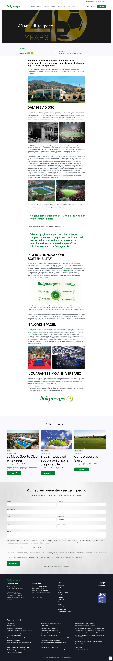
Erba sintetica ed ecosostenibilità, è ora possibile (54, 460)
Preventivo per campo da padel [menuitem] (49, 630)
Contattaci (102, 6)
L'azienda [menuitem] (60, 597)
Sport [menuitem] (59, 587)
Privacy (54, 657)
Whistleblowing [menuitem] (62, 609)
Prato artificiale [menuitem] (11, 625)
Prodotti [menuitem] (60, 594)
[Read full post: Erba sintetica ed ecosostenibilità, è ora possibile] (56, 439)
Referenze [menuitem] (61, 599)
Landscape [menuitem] (61, 585)
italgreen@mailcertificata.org (43, 592)
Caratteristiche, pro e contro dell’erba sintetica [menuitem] (19, 649)
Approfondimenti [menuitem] (62, 606)
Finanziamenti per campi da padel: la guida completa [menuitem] (55, 637)
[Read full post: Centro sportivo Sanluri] (90, 439)
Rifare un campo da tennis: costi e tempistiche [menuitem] (53, 649)
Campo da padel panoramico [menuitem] (49, 635)
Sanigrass (63, 275)
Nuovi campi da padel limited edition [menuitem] (51, 623)
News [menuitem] (59, 602)
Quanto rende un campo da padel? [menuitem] (50, 633)
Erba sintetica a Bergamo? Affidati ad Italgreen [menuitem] (53, 642)
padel (8, 451)
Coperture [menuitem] (60, 589)
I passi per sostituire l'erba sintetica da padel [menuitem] (19, 642)
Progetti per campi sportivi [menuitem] (14, 635)
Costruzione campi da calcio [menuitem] (14, 628)
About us (66, 6)
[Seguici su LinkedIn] (41, 597)
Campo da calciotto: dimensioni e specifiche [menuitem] (87, 633)
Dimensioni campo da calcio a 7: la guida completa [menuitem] (88, 641)
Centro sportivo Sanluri (86, 458)
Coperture (59, 6)
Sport (32, 6)
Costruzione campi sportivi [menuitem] (14, 640)
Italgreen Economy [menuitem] (63, 592)
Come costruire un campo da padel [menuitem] (84, 623)
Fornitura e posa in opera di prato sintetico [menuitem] (18, 645)
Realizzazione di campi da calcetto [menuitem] (50, 640)
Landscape (46, 6)
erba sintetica (45, 451)
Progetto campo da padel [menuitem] (82, 649)
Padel (38, 6)
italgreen (22, 48)
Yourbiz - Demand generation (65, 657)
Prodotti (53, 6)
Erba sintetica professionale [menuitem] (14, 652)
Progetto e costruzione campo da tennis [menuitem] (18, 637)
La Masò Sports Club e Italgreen (22, 458)
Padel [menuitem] (59, 582)
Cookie (58, 657)
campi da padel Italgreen (35, 332)
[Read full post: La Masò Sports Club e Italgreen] (23, 439)
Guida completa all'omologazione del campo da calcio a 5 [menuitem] (90, 644)
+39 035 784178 (42, 587)
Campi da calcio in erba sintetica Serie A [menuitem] (86, 639)
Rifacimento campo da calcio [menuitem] (48, 628)
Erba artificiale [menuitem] (11, 623)
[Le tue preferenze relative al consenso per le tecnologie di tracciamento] (110, 658)
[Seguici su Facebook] (33, 597)
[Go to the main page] (14, 6)
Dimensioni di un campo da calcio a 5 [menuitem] (85, 625)
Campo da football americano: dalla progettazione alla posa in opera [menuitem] (89, 636)
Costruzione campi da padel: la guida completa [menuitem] (20, 630)
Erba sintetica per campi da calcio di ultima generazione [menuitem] (90, 628)
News (73, 6)
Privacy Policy (66, 566)
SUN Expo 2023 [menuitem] (45, 645)
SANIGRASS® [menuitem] (44, 625)
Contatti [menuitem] (60, 604)
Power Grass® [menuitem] (79, 647)
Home (21, 45)
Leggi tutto (14, 473)
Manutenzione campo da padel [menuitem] (49, 647)
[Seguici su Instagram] (44, 597)
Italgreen (62, 51)
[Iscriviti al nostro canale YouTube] (37, 597)
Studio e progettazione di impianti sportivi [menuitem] (18, 647)
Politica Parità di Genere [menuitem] (64, 611)
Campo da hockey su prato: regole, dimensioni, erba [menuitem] (89, 630)
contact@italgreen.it (42, 590)
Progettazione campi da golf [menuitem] (14, 633)
